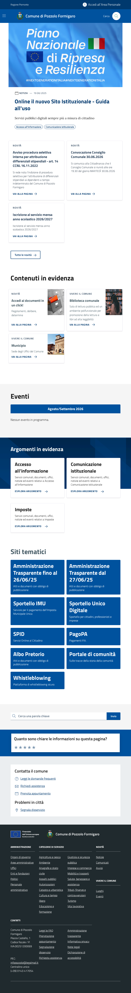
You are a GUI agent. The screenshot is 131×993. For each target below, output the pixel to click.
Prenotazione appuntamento (47, 938)
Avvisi (99, 868)
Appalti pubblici (47, 879)
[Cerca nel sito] (116, 16)
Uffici (13, 868)
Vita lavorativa (76, 906)
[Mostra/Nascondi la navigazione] (4, 16)
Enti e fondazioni (20, 873)
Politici (14, 879)
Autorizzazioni (47, 884)
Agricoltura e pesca (50, 857)
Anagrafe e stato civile (48, 870)
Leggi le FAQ (46, 930)
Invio (113, 716)
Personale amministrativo (19, 887)
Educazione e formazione (46, 909)
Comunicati (102, 862)
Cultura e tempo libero (48, 898)
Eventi (99, 896)
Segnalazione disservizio (46, 949)
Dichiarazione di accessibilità (76, 955)
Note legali (74, 947)
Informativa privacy (78, 941)
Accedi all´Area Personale (104, 4)
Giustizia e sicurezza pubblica (79, 860)
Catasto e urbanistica (51, 890)
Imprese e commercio (80, 868)
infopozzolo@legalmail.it (24, 963)
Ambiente (44, 862)
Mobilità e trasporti (78, 873)
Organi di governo (21, 857)
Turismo (72, 901)
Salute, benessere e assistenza (79, 881)
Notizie (100, 857)
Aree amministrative (22, 862)
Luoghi (100, 891)
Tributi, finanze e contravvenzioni (77, 892)
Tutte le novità (23, 255)
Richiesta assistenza (50, 958)
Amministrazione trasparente (77, 933)
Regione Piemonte (20, 4)
